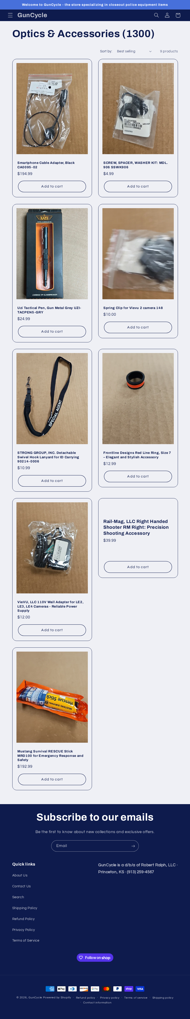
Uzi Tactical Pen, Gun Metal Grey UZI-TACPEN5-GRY (49, 310)
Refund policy (85, 998)
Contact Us (21, 886)
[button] (10, 15)
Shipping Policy (24, 908)
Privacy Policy (23, 930)
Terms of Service (25, 940)
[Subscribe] (133, 846)
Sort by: (106, 51)
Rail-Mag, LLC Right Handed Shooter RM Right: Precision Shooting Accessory (136, 527)
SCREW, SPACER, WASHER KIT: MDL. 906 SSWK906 (135, 165)
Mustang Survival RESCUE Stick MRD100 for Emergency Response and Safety (50, 755)
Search (18, 897)
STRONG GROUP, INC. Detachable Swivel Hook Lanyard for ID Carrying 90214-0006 (48, 457)
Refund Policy (23, 919)
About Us (20, 875)
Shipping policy (163, 998)
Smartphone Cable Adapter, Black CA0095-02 (46, 165)
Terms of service (136, 998)
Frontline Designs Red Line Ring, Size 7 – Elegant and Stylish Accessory (137, 455)
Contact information (97, 1002)
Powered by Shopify (57, 997)
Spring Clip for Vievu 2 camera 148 (133, 308)
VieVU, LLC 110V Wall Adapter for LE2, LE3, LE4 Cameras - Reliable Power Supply (50, 606)
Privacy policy (110, 998)
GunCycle (35, 997)
